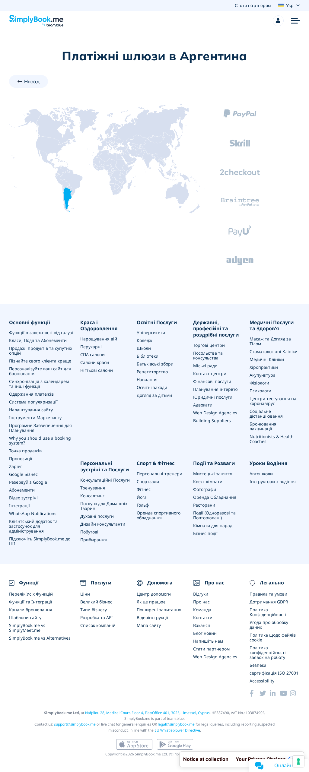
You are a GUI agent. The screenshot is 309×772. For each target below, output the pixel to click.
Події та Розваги (214, 463)
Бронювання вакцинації (263, 426)
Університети (151, 332)
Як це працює (151, 602)
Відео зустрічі (23, 498)
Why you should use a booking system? (40, 440)
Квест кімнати (207, 481)
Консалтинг (92, 495)
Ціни (85, 594)
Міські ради (205, 366)
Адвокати (202, 405)
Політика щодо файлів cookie (273, 637)
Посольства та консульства (208, 355)
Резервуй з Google (28, 482)
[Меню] (295, 20)
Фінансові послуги (212, 381)
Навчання (147, 379)
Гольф (143, 505)
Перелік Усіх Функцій (31, 594)
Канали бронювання (30, 609)
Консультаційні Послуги (105, 480)
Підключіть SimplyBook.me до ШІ (39, 541)
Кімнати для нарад (212, 525)
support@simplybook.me (75, 724)
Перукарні (91, 347)
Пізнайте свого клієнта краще (40, 361)
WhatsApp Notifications (32, 513)
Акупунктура (263, 375)
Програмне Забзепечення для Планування (40, 427)
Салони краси (94, 362)
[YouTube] (285, 693)
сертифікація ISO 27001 (274, 673)
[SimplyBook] (36, 20)
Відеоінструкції (152, 617)
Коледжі (145, 340)
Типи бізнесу (93, 609)
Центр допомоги (154, 594)
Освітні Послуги (157, 322)
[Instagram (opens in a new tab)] (295, 693)
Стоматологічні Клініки (274, 351)
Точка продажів (25, 451)
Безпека (258, 665)
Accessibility (262, 681)
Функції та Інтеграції (30, 602)
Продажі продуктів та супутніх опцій (40, 350)
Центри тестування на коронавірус (273, 401)
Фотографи (204, 489)
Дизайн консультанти (102, 524)
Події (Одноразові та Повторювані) (214, 515)
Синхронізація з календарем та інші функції (39, 383)
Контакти (202, 617)
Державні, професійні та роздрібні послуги (216, 328)
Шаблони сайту (25, 617)
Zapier (15, 466)
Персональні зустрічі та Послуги (104, 466)
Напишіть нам (208, 641)
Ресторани (204, 505)
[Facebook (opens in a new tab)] (255, 693)
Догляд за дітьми (154, 395)
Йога (142, 497)
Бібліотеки (147, 356)
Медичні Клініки (267, 359)
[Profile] (278, 20)
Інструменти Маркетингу (35, 417)
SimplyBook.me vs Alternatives (40, 638)
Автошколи (261, 473)
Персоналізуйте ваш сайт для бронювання (40, 371)
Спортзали (148, 481)
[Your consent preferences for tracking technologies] (298, 761)
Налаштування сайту (31, 410)
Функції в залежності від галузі (41, 332)
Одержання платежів (31, 394)
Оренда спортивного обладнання (158, 515)
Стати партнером (211, 649)
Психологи (260, 391)
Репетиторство (152, 372)
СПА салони (92, 354)
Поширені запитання (159, 609)
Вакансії (201, 625)
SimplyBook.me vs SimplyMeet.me (27, 627)
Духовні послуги (97, 516)
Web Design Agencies (215, 413)
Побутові (89, 532)
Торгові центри (209, 345)
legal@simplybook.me (176, 724)
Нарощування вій (98, 339)
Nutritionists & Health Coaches (272, 439)
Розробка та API (96, 617)
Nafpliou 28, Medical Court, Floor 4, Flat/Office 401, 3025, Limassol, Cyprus (147, 712)
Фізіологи (259, 383)
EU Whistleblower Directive (177, 730)
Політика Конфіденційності (268, 612)
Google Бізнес (23, 474)
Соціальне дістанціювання (266, 413)
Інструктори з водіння (273, 481)
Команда (202, 609)
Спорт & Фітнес (155, 463)
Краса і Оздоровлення (98, 325)
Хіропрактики (264, 367)
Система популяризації (33, 402)
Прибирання (93, 540)
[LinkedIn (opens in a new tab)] (275, 693)
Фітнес (144, 489)
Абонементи (22, 490)
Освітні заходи (152, 387)
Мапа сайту (149, 625)
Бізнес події (205, 533)
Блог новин (205, 633)
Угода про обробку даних (269, 624)
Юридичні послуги (212, 397)
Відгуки (200, 594)
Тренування (92, 488)
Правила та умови (268, 594)
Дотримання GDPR (269, 602)
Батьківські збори (155, 364)
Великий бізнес (96, 602)
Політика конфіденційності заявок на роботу (268, 652)
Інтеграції (19, 505)
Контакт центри (209, 373)
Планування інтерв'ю (215, 389)
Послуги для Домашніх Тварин (103, 506)
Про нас (201, 602)
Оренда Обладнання (214, 497)
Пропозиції (20, 458)
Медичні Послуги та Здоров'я (272, 325)
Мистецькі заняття (212, 473)
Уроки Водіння (268, 463)
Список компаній (98, 625)
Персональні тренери (159, 473)
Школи (144, 348)
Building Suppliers (212, 420)
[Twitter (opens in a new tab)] (264, 693)
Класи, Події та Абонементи (38, 340)
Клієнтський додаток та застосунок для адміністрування (33, 526)
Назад (32, 81)
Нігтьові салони (96, 370)
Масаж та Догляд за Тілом (270, 341)
